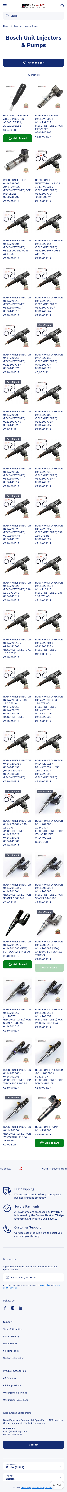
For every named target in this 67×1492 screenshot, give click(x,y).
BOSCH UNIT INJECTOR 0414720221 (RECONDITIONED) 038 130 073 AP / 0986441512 (17, 589)
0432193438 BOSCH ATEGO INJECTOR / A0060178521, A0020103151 (15, 120)
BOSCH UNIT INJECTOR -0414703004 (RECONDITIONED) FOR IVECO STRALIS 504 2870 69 (17, 1133)
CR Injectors (9, 1378)
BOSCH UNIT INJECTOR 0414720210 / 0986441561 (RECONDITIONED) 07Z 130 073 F (17, 646)
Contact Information (13, 1357)
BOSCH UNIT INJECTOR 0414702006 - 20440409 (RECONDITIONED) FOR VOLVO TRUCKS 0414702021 (49, 829)
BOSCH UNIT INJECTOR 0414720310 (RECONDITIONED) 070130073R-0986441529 (49, 361)
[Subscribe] (60, 1277)
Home (5, 26)
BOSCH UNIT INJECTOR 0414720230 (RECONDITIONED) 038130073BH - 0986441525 (49, 475)
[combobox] (33, 16)
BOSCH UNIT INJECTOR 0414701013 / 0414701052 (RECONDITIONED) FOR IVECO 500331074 (49, 1016)
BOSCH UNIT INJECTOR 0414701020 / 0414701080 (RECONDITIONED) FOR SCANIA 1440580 (49, 891)
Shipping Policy (11, 1350)
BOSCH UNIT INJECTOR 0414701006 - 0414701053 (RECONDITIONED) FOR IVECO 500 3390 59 (17, 1076)
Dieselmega (26, 1487)
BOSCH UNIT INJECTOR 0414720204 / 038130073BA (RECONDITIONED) (49, 644)
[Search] (6, 16)
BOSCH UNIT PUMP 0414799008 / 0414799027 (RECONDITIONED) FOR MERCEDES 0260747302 (49, 124)
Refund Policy (10, 1343)
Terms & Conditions (13, 1329)
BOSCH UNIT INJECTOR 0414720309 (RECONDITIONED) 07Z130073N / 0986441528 (17, 418)
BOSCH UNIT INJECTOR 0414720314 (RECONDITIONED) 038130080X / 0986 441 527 (49, 247)
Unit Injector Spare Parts (15, 1399)
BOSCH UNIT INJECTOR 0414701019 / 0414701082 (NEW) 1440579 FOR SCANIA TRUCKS (49, 948)
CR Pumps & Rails (12, 1385)
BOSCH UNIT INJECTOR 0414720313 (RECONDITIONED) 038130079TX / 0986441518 (17, 304)
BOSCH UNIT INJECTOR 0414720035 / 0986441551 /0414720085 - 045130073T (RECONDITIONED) (17, 769)
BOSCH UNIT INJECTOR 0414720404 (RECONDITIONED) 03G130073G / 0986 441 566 (17, 247)
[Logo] (33, 5)
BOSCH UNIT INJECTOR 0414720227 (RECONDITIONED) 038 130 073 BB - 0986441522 (49, 532)
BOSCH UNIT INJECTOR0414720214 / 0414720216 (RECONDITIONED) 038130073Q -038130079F (49, 188)
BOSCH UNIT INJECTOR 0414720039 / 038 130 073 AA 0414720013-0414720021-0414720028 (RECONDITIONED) (17, 706)
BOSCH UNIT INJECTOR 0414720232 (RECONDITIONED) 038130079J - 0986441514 (17, 475)
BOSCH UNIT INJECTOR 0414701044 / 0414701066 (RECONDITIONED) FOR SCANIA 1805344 (17, 891)
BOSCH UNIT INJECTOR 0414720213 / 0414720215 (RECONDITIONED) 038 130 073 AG (49, 589)
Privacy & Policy (11, 1336)
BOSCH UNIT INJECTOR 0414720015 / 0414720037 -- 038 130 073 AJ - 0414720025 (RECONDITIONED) (49, 769)
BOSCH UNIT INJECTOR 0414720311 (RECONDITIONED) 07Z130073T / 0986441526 (17, 361)
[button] (62, 5)
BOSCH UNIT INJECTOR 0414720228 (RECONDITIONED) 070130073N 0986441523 (17, 532)
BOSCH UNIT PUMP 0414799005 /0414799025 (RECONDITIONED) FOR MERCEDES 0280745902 (17, 188)
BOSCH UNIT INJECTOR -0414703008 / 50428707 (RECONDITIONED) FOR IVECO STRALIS (49, 1076)
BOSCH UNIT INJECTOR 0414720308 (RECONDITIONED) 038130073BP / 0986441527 (49, 418)
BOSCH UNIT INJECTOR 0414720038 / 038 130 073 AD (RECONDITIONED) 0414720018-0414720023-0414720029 (49, 706)
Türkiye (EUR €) (15, 1467)
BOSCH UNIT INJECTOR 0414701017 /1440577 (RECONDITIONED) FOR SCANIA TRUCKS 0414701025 (17, 1018)
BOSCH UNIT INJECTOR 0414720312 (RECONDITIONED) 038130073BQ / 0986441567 (49, 304)
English (10, 1478)
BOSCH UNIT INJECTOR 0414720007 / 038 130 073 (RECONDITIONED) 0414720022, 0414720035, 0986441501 (17, 831)
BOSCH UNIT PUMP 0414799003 (46, 1128)
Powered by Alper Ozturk (43, 1487)
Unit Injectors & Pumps (15, 1392)
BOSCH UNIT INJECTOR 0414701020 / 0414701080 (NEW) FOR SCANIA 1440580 (17, 946)
